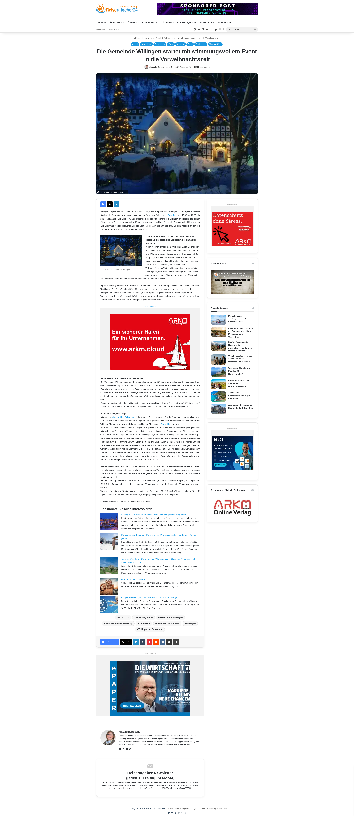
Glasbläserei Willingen (171, 617)
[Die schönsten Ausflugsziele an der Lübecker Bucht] (218, 320)
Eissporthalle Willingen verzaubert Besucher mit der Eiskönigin (149, 597)
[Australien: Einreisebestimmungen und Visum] (218, 396)
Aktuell (148, 38)
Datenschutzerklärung (120, 785)
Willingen (191, 623)
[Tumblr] (142, 642)
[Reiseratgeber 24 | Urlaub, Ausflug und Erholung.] (117, 8)
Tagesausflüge (215, 44)
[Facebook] (103, 204)
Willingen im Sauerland (150, 629)
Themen (168, 22)
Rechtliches (223, 22)
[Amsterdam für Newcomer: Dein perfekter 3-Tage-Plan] (218, 409)
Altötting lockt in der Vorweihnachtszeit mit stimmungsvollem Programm (153, 514)
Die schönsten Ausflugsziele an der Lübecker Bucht (238, 319)
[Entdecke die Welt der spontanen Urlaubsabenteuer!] (218, 384)
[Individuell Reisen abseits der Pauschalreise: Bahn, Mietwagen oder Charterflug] (218, 332)
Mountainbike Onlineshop (123, 417)
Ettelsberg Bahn (144, 617)
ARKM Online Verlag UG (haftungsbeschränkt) (186, 808)
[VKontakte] (162, 642)
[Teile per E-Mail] (169, 642)
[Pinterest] (149, 642)
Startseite (140, 38)
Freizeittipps (160, 44)
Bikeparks (123, 617)
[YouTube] (126, 749)
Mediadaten (208, 22)
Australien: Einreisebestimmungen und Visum (239, 396)
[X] (110, 204)
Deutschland (146, 44)
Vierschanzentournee (168, 623)
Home (103, 22)
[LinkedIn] (116, 204)
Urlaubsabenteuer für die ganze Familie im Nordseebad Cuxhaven (240, 359)
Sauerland (172, 215)
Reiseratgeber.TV (188, 22)
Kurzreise (180, 44)
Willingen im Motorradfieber (133, 579)
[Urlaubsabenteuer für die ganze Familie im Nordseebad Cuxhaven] (218, 359)
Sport (190, 44)
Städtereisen (201, 44)
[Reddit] (156, 642)
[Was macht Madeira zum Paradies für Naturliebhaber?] (218, 372)
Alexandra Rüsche (156, 67)
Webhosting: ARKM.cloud (217, 808)
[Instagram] (130, 749)
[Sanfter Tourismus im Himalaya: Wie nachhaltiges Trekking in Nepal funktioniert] (218, 346)
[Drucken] (176, 642)
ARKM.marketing (150, 306)
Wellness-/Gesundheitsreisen (144, 22)
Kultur (170, 44)
